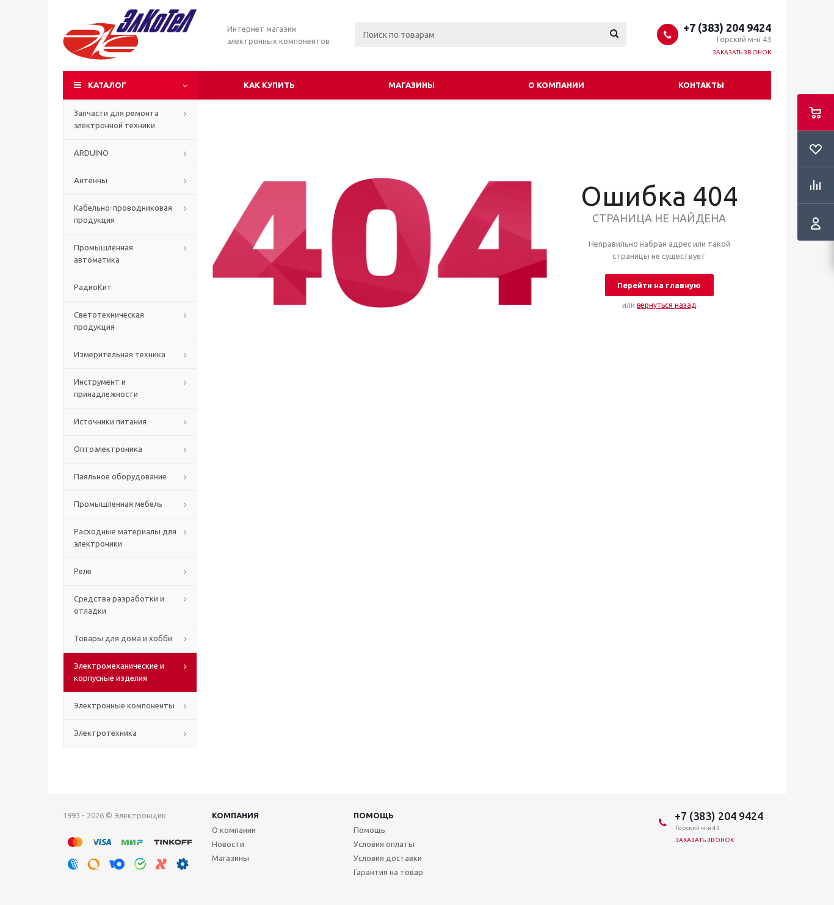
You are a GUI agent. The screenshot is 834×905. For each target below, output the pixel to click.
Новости (228, 844)
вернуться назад (666, 305)
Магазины (411, 85)
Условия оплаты (384, 844)
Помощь (374, 815)
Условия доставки (388, 858)
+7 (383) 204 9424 (727, 27)
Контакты (701, 85)
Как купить (269, 85)
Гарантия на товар (388, 872)
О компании (556, 85)
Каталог (107, 85)
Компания (235, 815)
